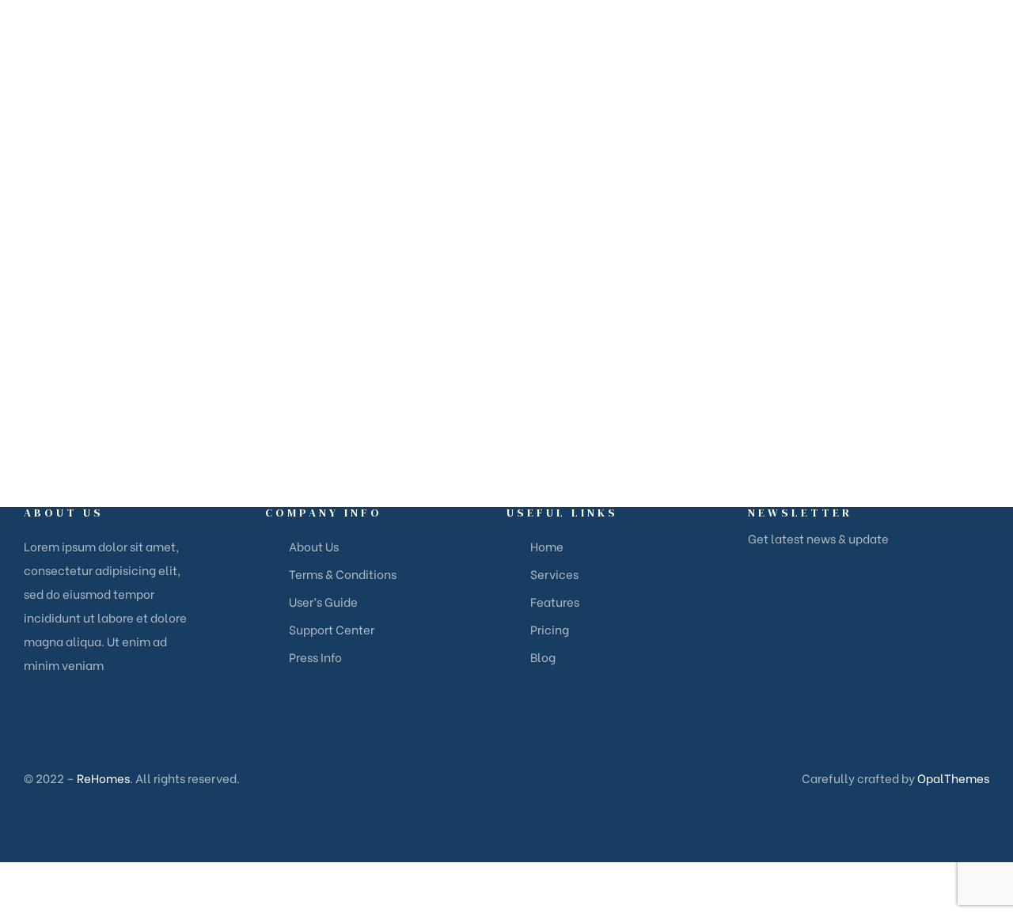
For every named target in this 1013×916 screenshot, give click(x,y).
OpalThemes (953, 777)
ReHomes (103, 777)
